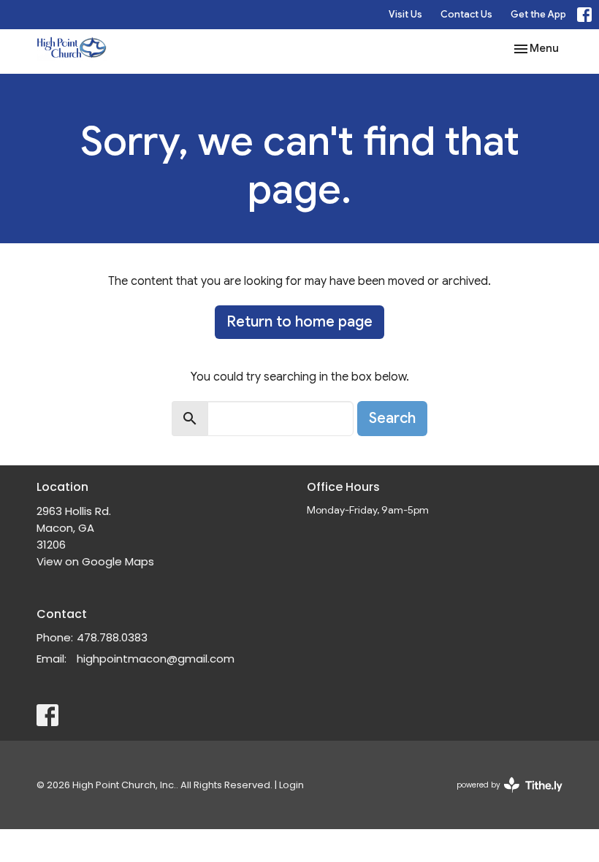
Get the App (538, 14)
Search (392, 418)
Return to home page (299, 322)
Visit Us (405, 14)
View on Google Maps (95, 561)
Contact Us (466, 14)
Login (291, 785)
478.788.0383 (112, 637)
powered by (503, 797)
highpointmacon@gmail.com (155, 658)
